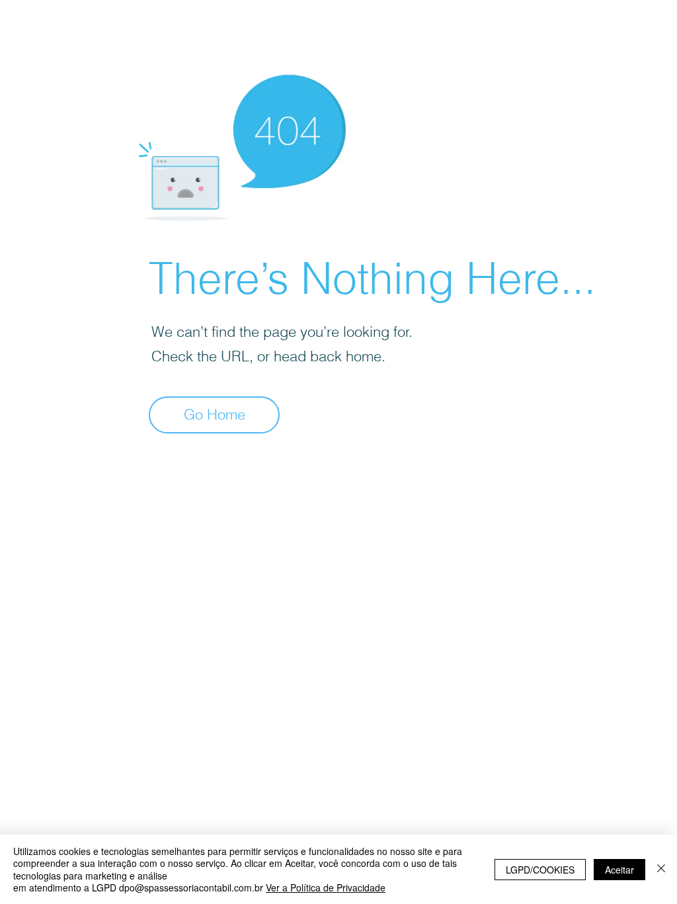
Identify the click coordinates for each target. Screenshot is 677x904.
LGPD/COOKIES (540, 869)
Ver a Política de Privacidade (325, 887)
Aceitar (619, 869)
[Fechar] (661, 869)
